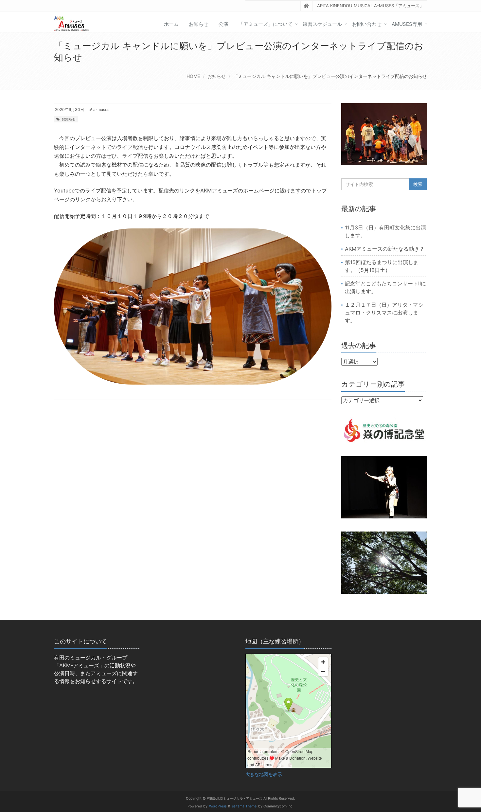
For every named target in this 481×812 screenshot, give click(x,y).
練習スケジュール (322, 24)
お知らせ (198, 24)
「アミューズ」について (266, 24)
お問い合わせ (367, 24)
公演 (223, 24)
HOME (193, 76)
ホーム (171, 24)
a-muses (101, 109)
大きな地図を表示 (263, 774)
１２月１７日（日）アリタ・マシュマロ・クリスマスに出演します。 (384, 312)
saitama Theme (244, 806)
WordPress (217, 806)
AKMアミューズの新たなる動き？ (384, 248)
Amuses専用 (407, 24)
